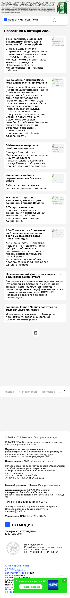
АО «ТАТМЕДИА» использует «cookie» (17, 571)
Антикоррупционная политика (17, 566)
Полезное (48, 391)
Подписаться (31, 586)
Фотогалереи (28, 391)
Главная (8, 391)
